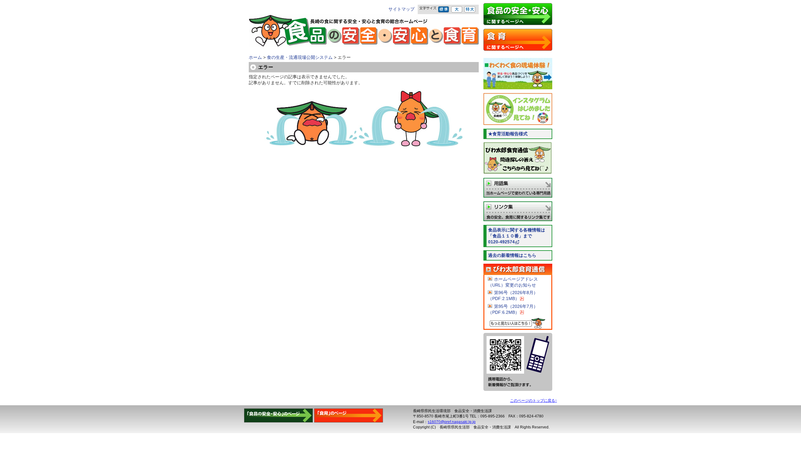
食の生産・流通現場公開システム (300, 57)
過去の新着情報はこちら (512, 255)
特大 (470, 9)
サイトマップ (401, 9)
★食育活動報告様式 (508, 134)
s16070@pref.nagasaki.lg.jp (452, 422)
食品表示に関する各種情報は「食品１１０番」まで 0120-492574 (520, 236)
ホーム (255, 57)
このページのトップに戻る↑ (533, 400)
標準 (444, 9)
